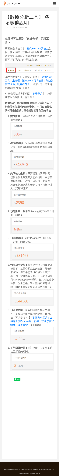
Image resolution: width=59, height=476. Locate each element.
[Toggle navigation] (54, 3)
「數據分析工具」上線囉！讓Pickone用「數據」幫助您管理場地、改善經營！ (29, 80)
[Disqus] (29, 422)
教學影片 (38, 93)
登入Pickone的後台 (37, 48)
